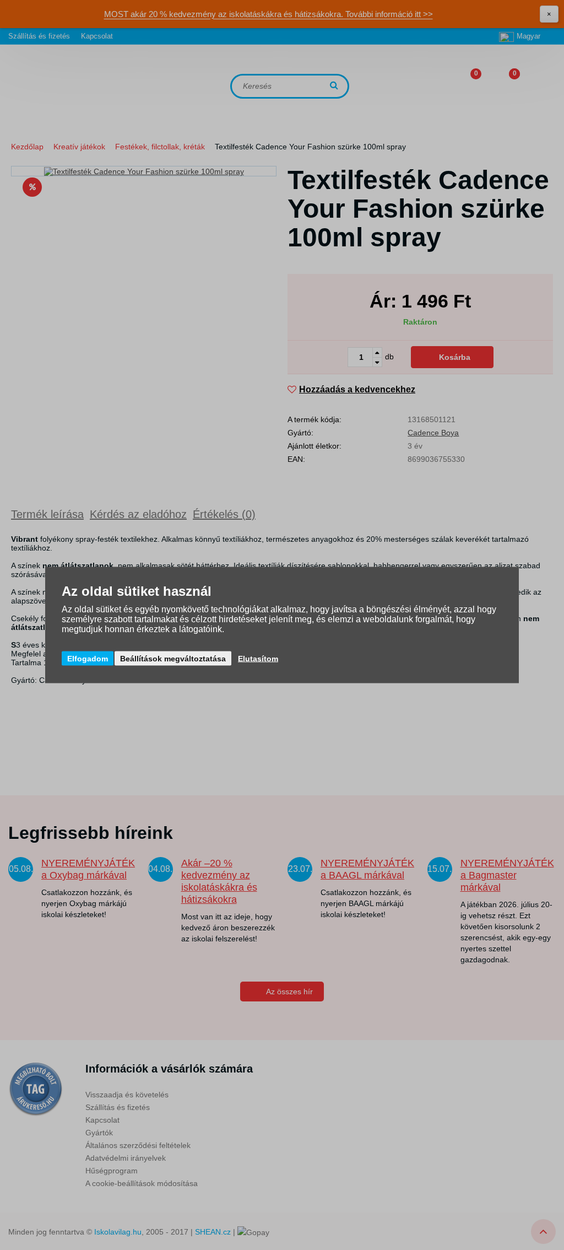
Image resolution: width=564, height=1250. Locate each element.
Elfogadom (87, 658)
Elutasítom (258, 658)
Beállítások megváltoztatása (173, 658)
